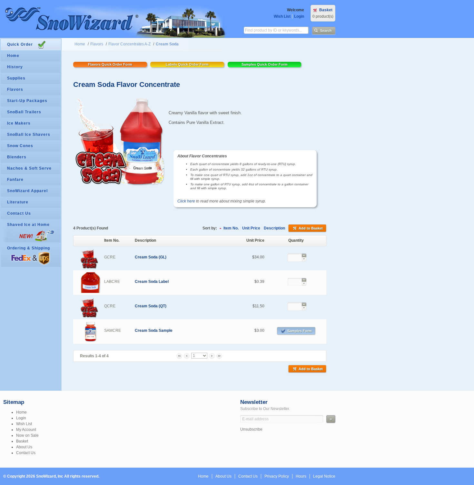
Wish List (282, 16)
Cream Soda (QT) (150, 306)
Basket (325, 10)
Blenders (16, 157)
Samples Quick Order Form (265, 64)
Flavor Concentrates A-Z (129, 44)
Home (79, 44)
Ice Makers (19, 123)
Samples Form (299, 331)
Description (274, 228)
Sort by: (209, 228)
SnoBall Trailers (24, 112)
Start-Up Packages (27, 100)
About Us (24, 447)
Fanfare (15, 179)
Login (299, 16)
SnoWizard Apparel (27, 191)
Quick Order (20, 44)
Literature (17, 202)
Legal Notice (324, 476)
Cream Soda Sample (154, 330)
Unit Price (251, 228)
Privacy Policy (276, 476)
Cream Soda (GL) (150, 257)
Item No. (231, 228)
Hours (301, 476)
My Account (26, 429)
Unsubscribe (251, 429)
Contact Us (19, 213)
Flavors (96, 44)
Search (326, 31)
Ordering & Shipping (28, 248)
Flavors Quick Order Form (110, 64)
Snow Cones (20, 146)
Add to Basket (311, 228)
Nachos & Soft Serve (29, 168)
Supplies (16, 78)
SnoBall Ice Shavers (28, 134)
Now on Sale (27, 435)
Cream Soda (167, 44)
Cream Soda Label (152, 281)
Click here (186, 201)
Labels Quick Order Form (187, 64)
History (15, 67)
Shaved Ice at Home (28, 224)
